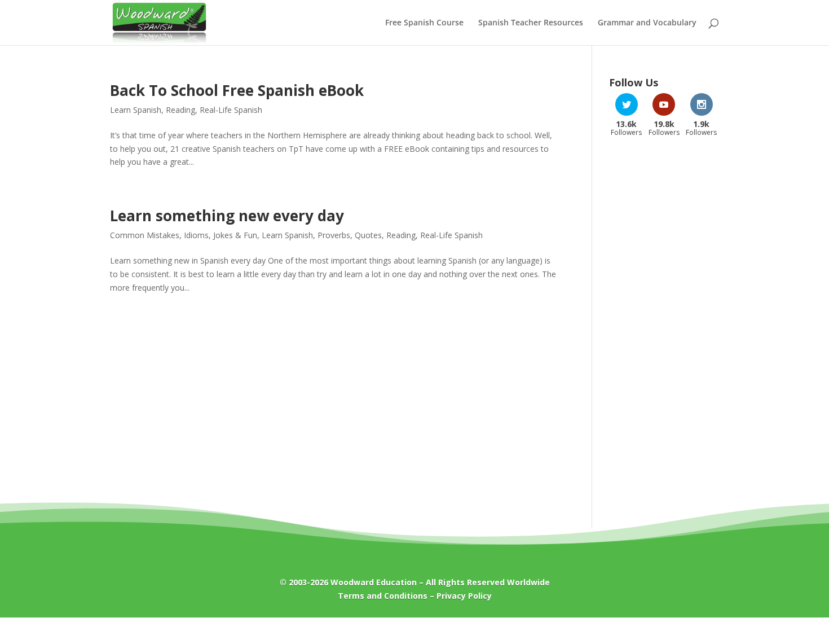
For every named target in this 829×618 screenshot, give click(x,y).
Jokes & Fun (235, 235)
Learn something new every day (227, 215)
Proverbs (334, 235)
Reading (180, 109)
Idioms (196, 235)
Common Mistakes (144, 235)
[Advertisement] (664, 326)
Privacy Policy (464, 595)
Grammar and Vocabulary (647, 23)
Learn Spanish (135, 109)
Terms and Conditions (382, 595)
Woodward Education (373, 582)
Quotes (368, 235)
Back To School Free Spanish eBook (237, 90)
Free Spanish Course (424, 23)
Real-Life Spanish (231, 109)
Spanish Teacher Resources (530, 23)
